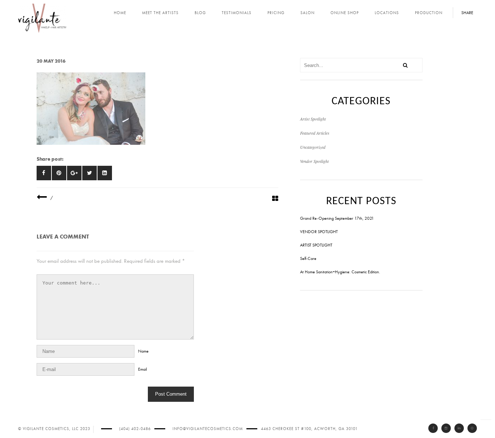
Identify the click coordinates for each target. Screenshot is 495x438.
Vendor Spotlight (314, 161)
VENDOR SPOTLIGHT (319, 231)
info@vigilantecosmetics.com (207, 428)
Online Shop (344, 12)
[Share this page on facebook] (44, 173)
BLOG (200, 12)
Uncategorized (312, 147)
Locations (387, 12)
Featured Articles (314, 133)
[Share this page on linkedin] (104, 173)
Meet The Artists (160, 12)
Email (142, 369)
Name (143, 351)
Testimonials (236, 12)
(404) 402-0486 (135, 428)
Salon (307, 12)
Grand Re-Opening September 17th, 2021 (337, 218)
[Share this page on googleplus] (74, 173)
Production (428, 12)
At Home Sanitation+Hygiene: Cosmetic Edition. (340, 271)
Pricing (275, 12)
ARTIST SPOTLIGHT (316, 245)
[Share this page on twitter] (89, 173)
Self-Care (308, 258)
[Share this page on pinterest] (59, 173)
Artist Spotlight (313, 119)
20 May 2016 (51, 61)
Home (120, 12)
